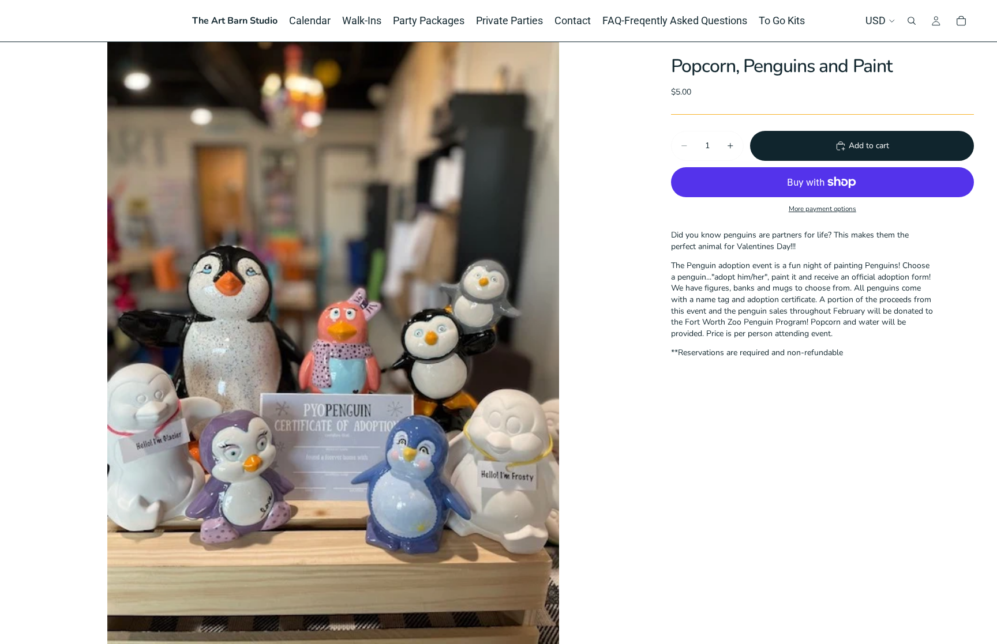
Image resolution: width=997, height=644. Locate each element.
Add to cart (869, 145)
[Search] (911, 20)
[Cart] (961, 20)
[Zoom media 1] (333, 343)
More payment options (822, 208)
